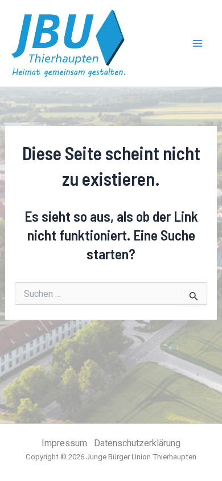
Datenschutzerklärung (137, 443)
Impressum (64, 443)
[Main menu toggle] (198, 43)
